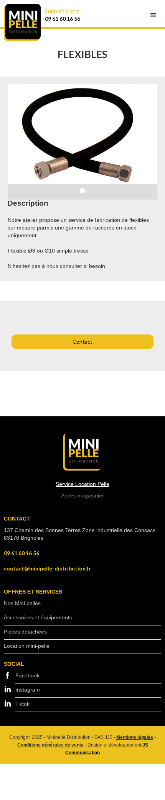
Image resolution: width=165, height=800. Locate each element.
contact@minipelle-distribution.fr (47, 568)
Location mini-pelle (27, 646)
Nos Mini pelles (22, 603)
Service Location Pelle (82, 484)
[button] (153, 15)
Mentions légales (134, 737)
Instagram (27, 690)
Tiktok (22, 704)
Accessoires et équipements (38, 617)
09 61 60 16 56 (62, 18)
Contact (82, 341)
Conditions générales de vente (50, 745)
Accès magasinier (82, 495)
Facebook (27, 675)
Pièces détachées (25, 632)
